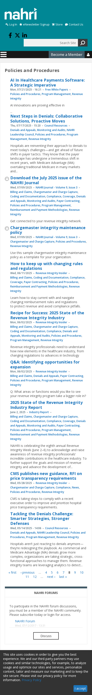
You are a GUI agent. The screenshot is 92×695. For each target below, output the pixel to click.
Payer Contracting (68, 201)
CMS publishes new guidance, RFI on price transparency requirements (46, 476)
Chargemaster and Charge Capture (55, 192)
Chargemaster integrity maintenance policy (48, 230)
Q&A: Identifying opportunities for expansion (45, 364)
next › (51, 577)
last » (63, 577)
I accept (80, 688)
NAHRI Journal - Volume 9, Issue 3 (56, 187)
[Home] (20, 14)
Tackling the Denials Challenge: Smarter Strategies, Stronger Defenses (41, 518)
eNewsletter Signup (36, 24)
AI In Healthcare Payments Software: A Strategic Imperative (47, 82)
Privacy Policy (31, 680)
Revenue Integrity (40, 139)
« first (12, 572)
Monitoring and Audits (51, 130)
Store (59, 24)
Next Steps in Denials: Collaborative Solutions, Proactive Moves (46, 118)
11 (27, 577)
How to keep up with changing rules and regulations (46, 266)
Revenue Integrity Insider (51, 273)
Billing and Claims (21, 192)
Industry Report (39, 412)
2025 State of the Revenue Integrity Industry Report (46, 405)
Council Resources (55, 125)
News (75, 487)
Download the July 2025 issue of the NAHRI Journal (46, 180)
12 (35, 577)
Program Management (56, 94)
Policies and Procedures (25, 94)
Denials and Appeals (23, 130)
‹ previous (28, 572)
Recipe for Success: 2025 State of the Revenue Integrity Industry (47, 315)
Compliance (54, 196)
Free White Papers (56, 89)
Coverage (69, 196)
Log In (13, 24)
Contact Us (76, 24)
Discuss (46, 636)
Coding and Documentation (27, 196)
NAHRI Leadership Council (53, 532)
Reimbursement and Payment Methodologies (39, 210)
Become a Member (66, 54)
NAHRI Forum (25, 621)
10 (82, 572)
